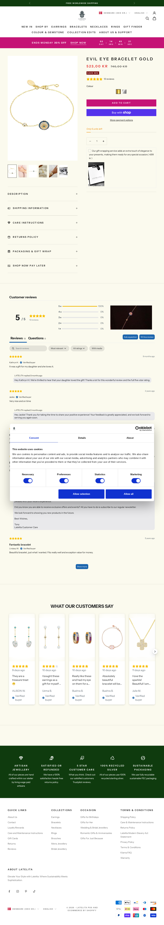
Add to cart (121, 103)
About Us (12, 817)
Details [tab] (82, 437)
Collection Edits (81, 32)
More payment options (121, 120)
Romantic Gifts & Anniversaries (96, 833)
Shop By (42, 26)
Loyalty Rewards (16, 827)
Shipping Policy (128, 817)
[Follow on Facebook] (9, 891)
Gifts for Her (86, 822)
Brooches (56, 838)
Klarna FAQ (126, 852)
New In (27, 26)
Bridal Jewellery (59, 849)
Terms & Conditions (130, 847)
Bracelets (78, 26)
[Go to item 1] (12, 171)
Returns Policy (127, 827)
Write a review (147, 337)
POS (90, 907)
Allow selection (81, 494)
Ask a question (130, 337)
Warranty (125, 857)
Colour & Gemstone (48, 32)
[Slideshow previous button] (9, 651)
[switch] (64, 480)
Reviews (12, 849)
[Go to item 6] (63, 171)
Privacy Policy (127, 842)
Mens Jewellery (59, 843)
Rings (115, 26)
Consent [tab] (34, 437)
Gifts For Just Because (91, 838)
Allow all (128, 494)
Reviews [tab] (18, 338)
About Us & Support (115, 32)
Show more (82, 566)
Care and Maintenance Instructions (25, 833)
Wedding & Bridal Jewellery (94, 827)
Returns (12, 843)
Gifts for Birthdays (89, 817)
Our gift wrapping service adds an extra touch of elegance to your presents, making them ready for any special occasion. (121, 154)
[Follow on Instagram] (17, 891)
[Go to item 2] (22, 171)
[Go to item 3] (32, 171)
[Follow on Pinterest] (26, 891)
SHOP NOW (78, 42)
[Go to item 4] (42, 171)
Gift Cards (13, 838)
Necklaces (99, 26)
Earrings (59, 26)
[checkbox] (97, 348)
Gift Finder (133, 26)
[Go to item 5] (53, 171)
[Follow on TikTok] (34, 891)
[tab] (37, 338)
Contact (12, 822)
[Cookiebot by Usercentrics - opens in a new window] (138, 428)
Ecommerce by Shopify (82, 910)
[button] (118, 92)
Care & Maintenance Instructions (137, 822)
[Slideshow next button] (155, 651)
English (139, 13)
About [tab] (130, 437)
